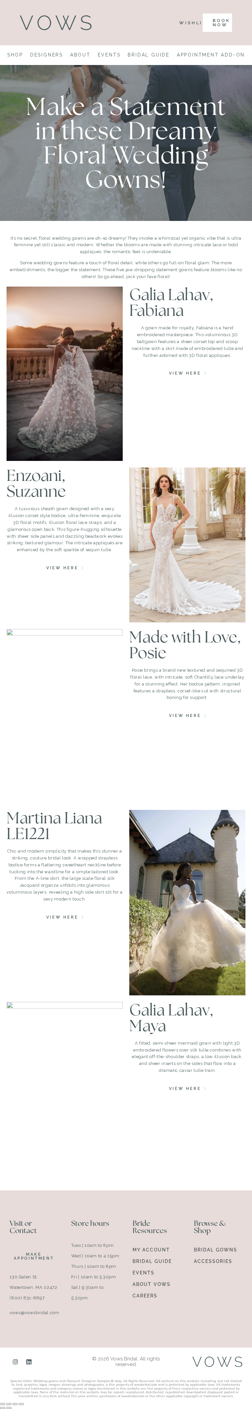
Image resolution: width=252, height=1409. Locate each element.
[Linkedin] (29, 1362)
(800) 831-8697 (27, 1297)
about (80, 54)
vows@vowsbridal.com (34, 1312)
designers (46, 54)
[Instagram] (15, 1362)
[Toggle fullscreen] (8, 1404)
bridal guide (149, 54)
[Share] (15, 1404)
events (109, 54)
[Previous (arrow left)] (2, 1408)
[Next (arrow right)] (8, 1408)
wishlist (194, 22)
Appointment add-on (211, 54)
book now (221, 22)
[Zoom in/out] (2, 1404)
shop (15, 54)
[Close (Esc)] (21, 1404)
